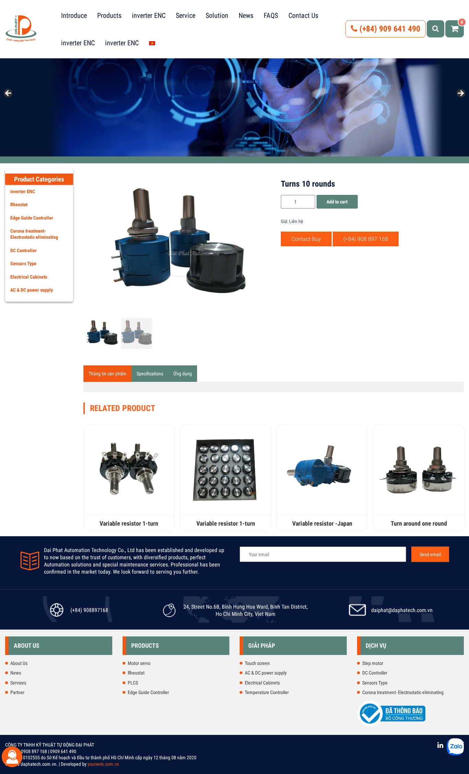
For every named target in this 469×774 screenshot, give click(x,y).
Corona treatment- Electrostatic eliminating (34, 234)
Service (185, 15)
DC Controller (23, 250)
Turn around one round (419, 523)
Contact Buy (306, 239)
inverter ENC (148, 15)
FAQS (271, 15)
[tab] (107, 373)
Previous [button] (8, 94)
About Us (18, 663)
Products (109, 15)
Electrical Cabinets (28, 277)
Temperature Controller (267, 692)
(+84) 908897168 (89, 610)
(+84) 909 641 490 (388, 29)
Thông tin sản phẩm (107, 373)
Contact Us (303, 15)
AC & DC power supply (31, 290)
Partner (17, 692)
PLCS (133, 682)
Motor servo (139, 663)
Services (18, 682)
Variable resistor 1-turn (129, 523)
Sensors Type (23, 263)
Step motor (372, 663)
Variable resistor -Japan (322, 523)
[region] (234, 95)
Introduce (74, 15)
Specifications (150, 373)
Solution (217, 15)
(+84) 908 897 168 (365, 239)
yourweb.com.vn (103, 764)
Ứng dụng (182, 373)
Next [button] (460, 94)
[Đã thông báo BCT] (391, 725)
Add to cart (337, 201)
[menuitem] (152, 43)
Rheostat (18, 204)
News (246, 15)
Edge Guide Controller (31, 218)
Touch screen (257, 663)
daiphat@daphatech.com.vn (402, 610)
